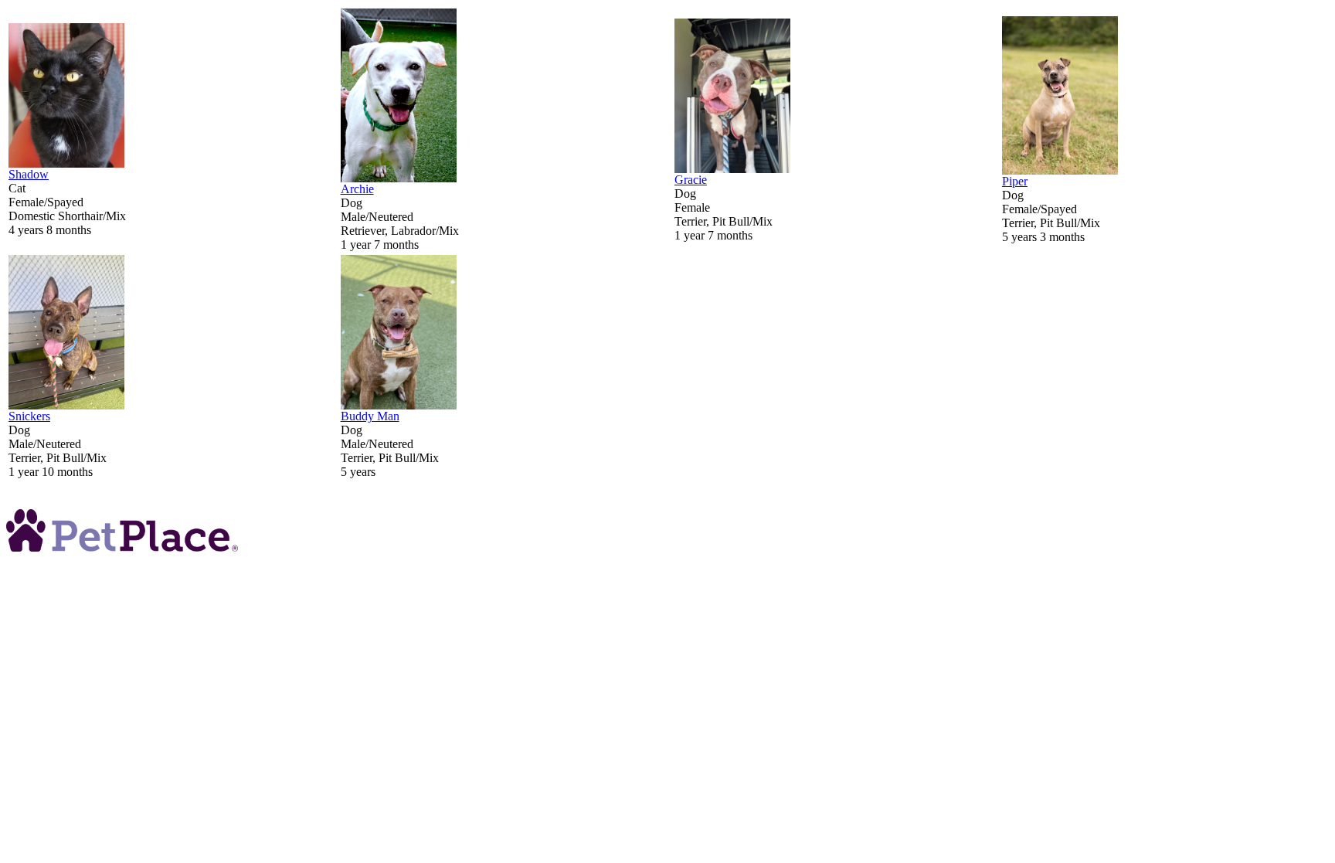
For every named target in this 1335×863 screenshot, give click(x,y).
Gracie (690, 179)
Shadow (28, 174)
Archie (357, 188)
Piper (1015, 181)
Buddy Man (370, 416)
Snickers (29, 416)
